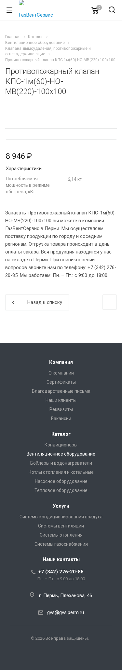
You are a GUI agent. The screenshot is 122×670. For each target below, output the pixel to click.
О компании (61, 373)
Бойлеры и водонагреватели (61, 463)
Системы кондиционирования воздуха (61, 516)
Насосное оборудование (61, 481)
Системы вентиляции (61, 525)
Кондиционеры (61, 444)
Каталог (61, 434)
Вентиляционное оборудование (61, 454)
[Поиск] (112, 10)
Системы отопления (61, 535)
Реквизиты (61, 409)
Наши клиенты (61, 400)
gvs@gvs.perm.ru (65, 612)
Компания (61, 362)
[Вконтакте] (61, 658)
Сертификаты (61, 382)
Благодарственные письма (61, 391)
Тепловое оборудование (61, 490)
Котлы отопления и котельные (61, 472)
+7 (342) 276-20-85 (61, 572)
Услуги (61, 506)
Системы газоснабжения (61, 544)
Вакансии (61, 418)
